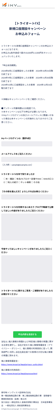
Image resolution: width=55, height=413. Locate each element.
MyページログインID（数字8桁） (16, 138)
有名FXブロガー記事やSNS (28, 179)
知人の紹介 (13, 182)
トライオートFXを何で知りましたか (18, 174)
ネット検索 (26, 182)
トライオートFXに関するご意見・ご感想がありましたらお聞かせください (27, 292)
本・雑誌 (10, 179)
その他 (36, 182)
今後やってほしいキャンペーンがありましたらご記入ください (26, 250)
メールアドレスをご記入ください (16, 154)
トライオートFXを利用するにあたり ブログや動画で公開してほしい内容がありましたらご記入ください (27, 209)
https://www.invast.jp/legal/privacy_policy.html (22, 364)
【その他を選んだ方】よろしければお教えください (24, 191)
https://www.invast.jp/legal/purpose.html (19, 373)
